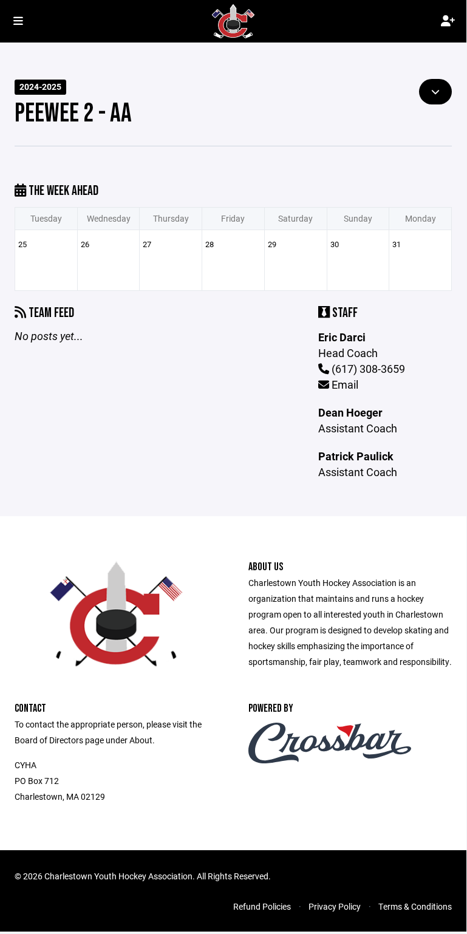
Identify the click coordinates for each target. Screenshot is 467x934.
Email (343, 384)
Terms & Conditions (415, 906)
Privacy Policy (334, 906)
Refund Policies (262, 906)
